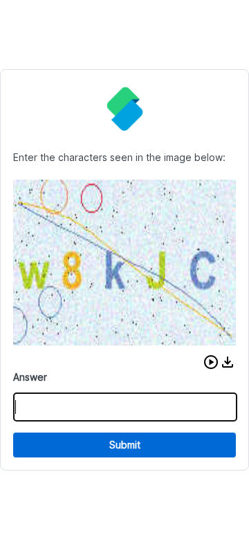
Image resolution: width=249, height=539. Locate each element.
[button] (211, 362)
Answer (30, 377)
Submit (124, 445)
